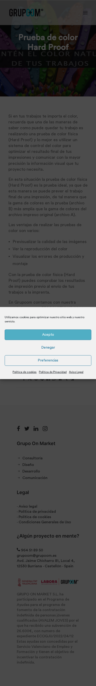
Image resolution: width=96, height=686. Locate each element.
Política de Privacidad (53, 372)
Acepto (48, 334)
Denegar (48, 347)
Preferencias (48, 360)
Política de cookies (25, 372)
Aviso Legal (76, 372)
